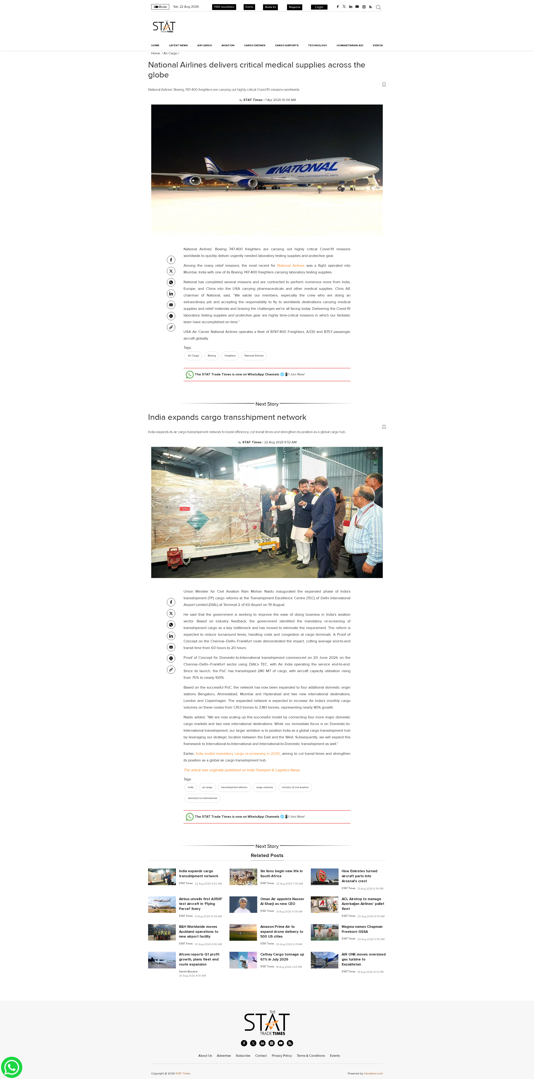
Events (249, 7)
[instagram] (364, 7)
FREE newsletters (224, 7)
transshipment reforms (234, 787)
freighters (230, 355)
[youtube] (357, 7)
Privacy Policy (282, 1056)
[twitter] (344, 7)
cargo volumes (264, 787)
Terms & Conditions (311, 1056)
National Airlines (291, 265)
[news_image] (162, 877)
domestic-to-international (202, 798)
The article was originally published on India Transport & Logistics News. (242, 770)
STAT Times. (183, 1073)
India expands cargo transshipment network (227, 417)
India (191, 787)
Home (155, 45)
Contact (261, 1056)
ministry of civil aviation (295, 787)
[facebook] (337, 7)
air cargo (207, 787)
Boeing (212, 355)
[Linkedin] (171, 293)
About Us (205, 1056)
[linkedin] (350, 7)
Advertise (224, 1056)
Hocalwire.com (373, 1073)
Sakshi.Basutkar (188, 971)
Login (319, 7)
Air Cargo (170, 53)
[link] (171, 327)
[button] (267, 84)
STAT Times (186, 883)
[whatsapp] (171, 282)
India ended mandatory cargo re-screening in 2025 (237, 753)
